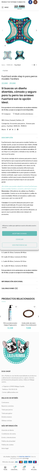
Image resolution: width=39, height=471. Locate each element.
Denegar (19, 239)
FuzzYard (17, 65)
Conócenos (5, 402)
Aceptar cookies (19, 233)
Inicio (3, 65)
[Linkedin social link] (12, 129)
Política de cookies (8, 445)
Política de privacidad (8, 441)
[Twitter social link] (10, 129)
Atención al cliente (8, 430)
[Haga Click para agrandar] (5, 46)
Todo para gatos (7, 413)
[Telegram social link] (17, 129)
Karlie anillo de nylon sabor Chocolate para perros (28, 325)
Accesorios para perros (17, 123)
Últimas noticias (7, 420)
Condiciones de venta (9, 434)
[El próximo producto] (36, 65)
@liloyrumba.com (12, 392)
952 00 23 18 (13, 389)
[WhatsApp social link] (15, 129)
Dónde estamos (7, 417)
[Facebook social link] (30, 2)
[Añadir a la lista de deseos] (16, 307)
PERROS (24, 126)
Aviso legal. (26, 458)
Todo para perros (7, 409)
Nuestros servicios (8, 406)
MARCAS (10, 65)
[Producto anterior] (32, 65)
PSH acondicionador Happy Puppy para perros (10, 325)
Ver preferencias (19, 245)
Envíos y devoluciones (9, 437)
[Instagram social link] (35, 2)
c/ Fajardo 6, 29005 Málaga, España (13, 386)
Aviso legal (5, 448)
